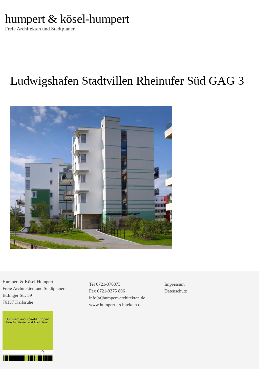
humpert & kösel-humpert (67, 18)
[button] (218, 12)
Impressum (174, 284)
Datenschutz (175, 290)
